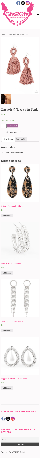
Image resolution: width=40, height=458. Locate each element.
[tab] (8, 139)
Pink (8, 34)
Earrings (13, 132)
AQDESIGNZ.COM (18, 452)
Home (3, 34)
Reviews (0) (20, 139)
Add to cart (13, 126)
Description (8, 139)
